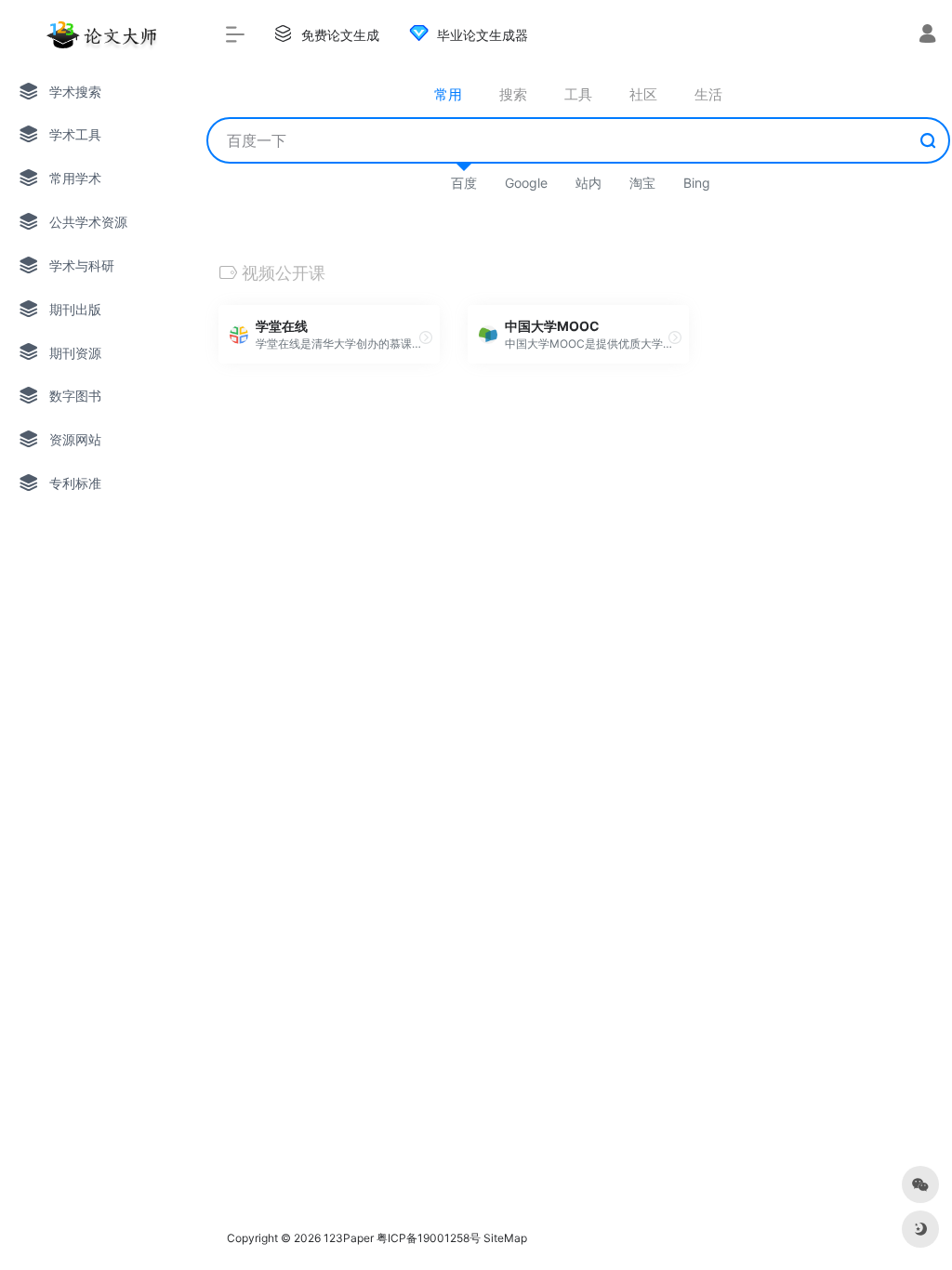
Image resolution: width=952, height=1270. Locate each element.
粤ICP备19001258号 (429, 1238)
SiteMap (505, 1238)
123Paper (349, 1238)
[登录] (927, 36)
